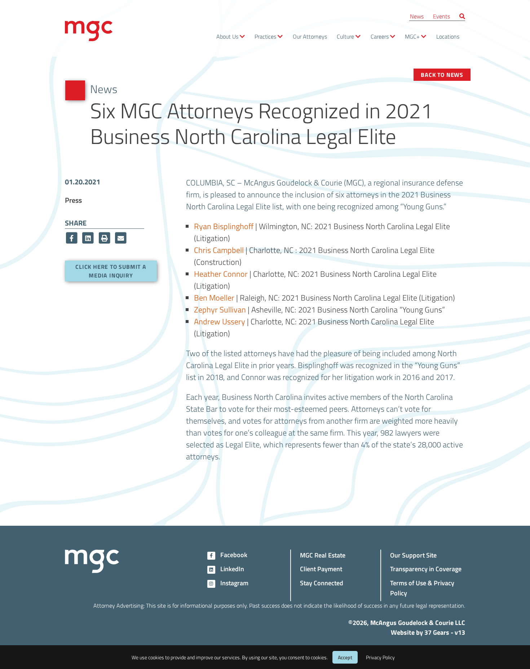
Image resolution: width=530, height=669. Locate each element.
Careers (380, 36)
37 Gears (436, 632)
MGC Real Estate (322, 554)
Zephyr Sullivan (220, 309)
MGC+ (412, 36)
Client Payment (321, 568)
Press (73, 200)
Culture (345, 36)
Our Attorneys (310, 36)
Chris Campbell (219, 249)
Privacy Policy (380, 657)
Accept (345, 657)
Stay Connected (321, 582)
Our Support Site (413, 554)
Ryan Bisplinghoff (223, 225)
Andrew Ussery (219, 321)
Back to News (442, 74)
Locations (447, 36)
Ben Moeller (214, 297)
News (417, 16)
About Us (227, 36)
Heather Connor (221, 273)
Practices (265, 36)
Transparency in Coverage (425, 568)
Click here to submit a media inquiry (110, 270)
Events (441, 16)
